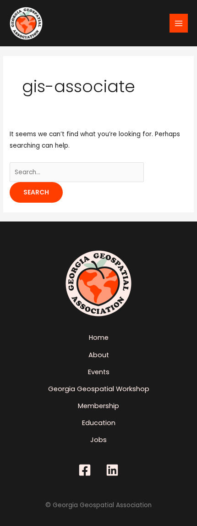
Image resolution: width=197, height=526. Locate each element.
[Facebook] (85, 470)
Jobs (98, 439)
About (98, 355)
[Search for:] (77, 172)
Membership (98, 405)
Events (98, 372)
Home (99, 337)
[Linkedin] (112, 470)
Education (98, 422)
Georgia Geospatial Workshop (98, 388)
